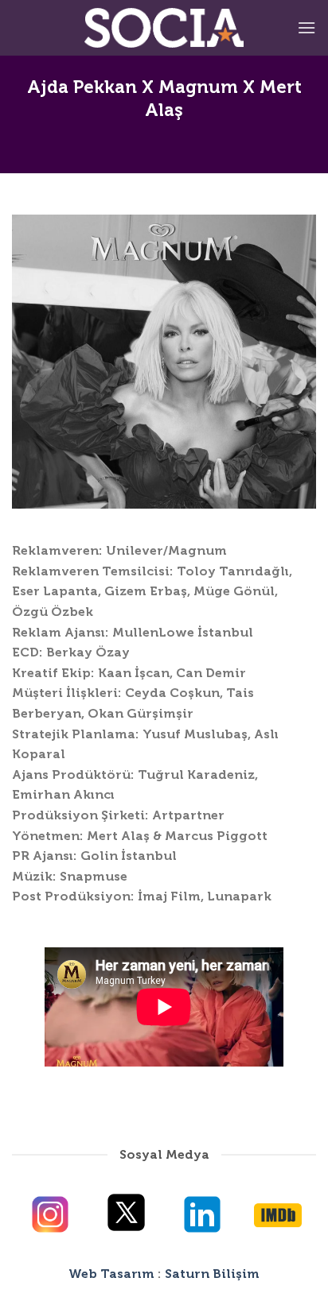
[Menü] (306, 27)
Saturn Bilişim (212, 1273)
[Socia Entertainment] (164, 27)
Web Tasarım (111, 1273)
